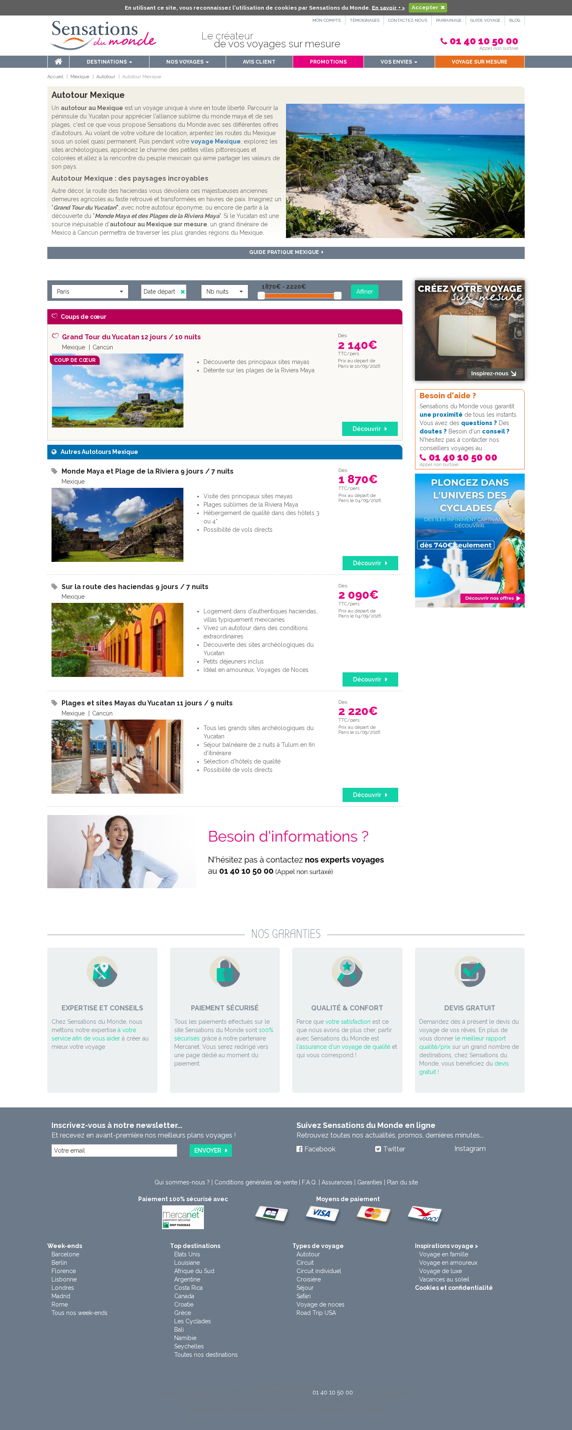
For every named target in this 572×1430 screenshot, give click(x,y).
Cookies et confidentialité (454, 1287)
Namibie (185, 1338)
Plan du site (402, 1182)
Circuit (305, 1262)
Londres (63, 1287)
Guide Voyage (485, 20)
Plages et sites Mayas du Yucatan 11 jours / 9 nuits (147, 703)
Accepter (425, 7)
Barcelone (65, 1254)
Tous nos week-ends (80, 1313)
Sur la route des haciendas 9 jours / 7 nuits (135, 587)
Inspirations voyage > (446, 1246)
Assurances (337, 1182)
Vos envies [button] (397, 62)
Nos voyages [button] (185, 62)
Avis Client (259, 62)
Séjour (305, 1287)
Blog (514, 20)
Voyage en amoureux (448, 1262)
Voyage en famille (443, 1254)
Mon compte (326, 20)
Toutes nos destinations (206, 1354)
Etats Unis (187, 1254)
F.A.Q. (309, 1182)
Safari (303, 1296)
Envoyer (207, 1150)
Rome (60, 1304)
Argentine (187, 1279)
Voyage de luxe (440, 1271)
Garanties (369, 1182)
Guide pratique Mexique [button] (285, 252)
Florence (64, 1271)
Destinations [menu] (107, 62)
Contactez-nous (407, 20)
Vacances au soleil (444, 1279)
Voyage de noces (320, 1304)
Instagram (470, 1149)
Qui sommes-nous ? (182, 1182)
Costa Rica (188, 1287)
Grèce (182, 1313)
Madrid (61, 1296)
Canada (184, 1296)
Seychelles (189, 1346)
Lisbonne (64, 1279)
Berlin (59, 1262)
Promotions (328, 62)
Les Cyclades (192, 1321)
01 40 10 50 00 (484, 41)
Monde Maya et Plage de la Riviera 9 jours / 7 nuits (148, 471)
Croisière (308, 1279)
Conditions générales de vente (255, 1182)
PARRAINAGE (448, 20)
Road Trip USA (316, 1313)
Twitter (394, 1149)
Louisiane (187, 1262)
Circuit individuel (318, 1271)
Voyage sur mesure (480, 62)
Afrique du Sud (194, 1271)
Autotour (308, 1254)
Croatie (183, 1304)
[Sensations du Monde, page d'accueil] (103, 35)
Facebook (319, 1149)
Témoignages (364, 20)
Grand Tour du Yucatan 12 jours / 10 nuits (131, 337)
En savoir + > (388, 7)
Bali (179, 1329)
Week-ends (64, 1246)
